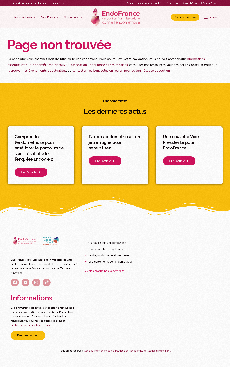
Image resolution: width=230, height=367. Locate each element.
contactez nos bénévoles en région (31, 325)
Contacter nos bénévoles (139, 3)
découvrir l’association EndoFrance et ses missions (91, 65)
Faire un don (172, 3)
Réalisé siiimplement (158, 350)
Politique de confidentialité (130, 350)
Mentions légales (104, 350)
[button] (31, 172)
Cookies (88, 350)
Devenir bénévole (190, 3)
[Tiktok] (47, 282)
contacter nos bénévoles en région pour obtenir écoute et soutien (121, 70)
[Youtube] (25, 282)
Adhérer (159, 3)
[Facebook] (15, 282)
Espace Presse (210, 3)
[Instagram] (36, 282)
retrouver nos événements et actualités (37, 70)
